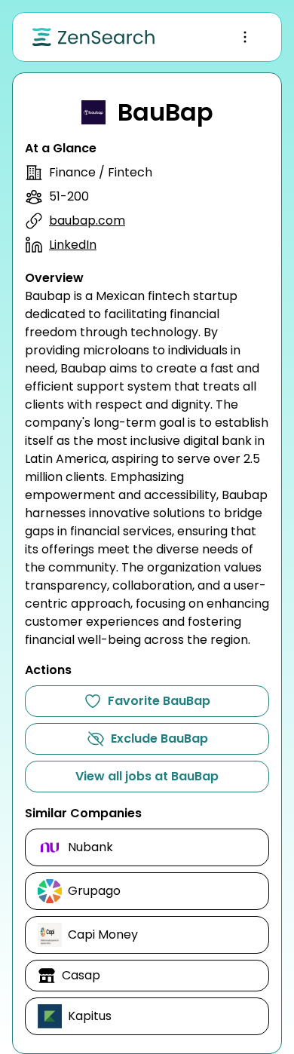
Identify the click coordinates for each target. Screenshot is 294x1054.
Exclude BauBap (159, 738)
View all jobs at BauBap (147, 776)
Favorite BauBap (159, 700)
